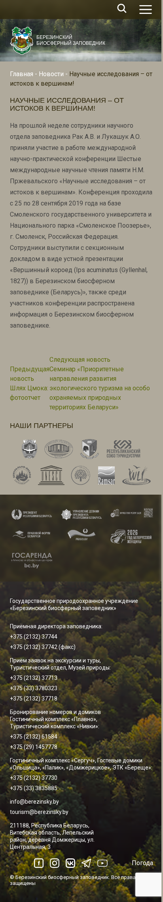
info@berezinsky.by (34, 801)
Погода (142, 863)
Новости (51, 74)
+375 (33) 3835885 (33, 788)
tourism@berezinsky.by (39, 812)
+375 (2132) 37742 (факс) (43, 647)
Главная (21, 74)
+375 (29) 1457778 (33, 747)
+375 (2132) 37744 (33, 636)
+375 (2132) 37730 (33, 778)
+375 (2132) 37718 (33, 698)
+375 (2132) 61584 (33, 736)
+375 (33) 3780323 (33, 688)
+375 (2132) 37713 (33, 678)
